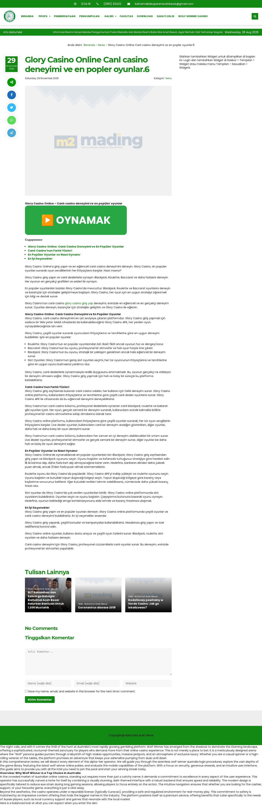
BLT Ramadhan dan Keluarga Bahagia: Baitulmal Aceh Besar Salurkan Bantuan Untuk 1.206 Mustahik (46, 599)
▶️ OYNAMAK (76, 220)
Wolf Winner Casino (193, 16)
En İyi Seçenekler (40, 259)
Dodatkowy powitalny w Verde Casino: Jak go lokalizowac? (145, 603)
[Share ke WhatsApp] (11, 120)
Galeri (109, 16)
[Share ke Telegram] (11, 133)
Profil (43, 16)
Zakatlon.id (165, 16)
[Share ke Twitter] (11, 107)
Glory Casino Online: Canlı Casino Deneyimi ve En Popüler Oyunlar (76, 246)
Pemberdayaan (64, 16)
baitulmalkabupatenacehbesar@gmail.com (164, 4)
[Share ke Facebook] (11, 95)
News (101, 45)
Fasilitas (126, 16)
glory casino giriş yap (79, 303)
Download (145, 16)
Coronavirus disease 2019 (96, 607)
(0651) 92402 (112, 4)
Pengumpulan (89, 16)
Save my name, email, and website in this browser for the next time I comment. (81, 691)
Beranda (27, 16)
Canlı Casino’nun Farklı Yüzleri (50, 250)
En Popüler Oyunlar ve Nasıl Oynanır (54, 255)
